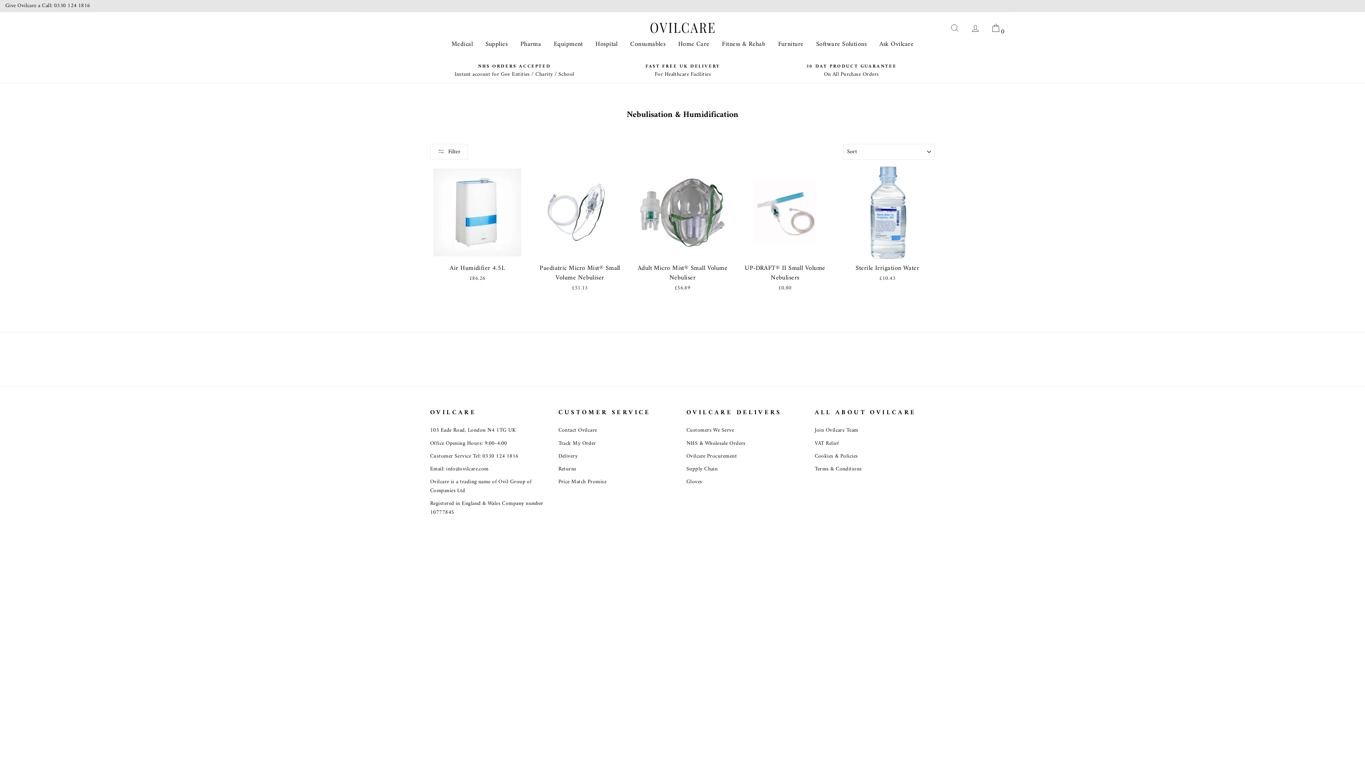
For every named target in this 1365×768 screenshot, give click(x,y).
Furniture (791, 44)
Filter (454, 152)
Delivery (568, 456)
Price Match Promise (582, 482)
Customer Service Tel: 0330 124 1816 (474, 456)
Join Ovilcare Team (836, 430)
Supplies (497, 44)
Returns (567, 469)
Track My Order (577, 443)
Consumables (647, 44)
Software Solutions (841, 44)
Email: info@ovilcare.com (459, 469)
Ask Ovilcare (896, 44)
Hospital (606, 44)
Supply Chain (702, 469)
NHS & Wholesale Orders (716, 443)
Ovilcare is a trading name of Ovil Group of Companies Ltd (481, 486)
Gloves (694, 482)
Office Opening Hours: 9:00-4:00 (468, 443)
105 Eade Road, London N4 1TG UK (473, 430)
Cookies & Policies (836, 456)
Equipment (568, 44)
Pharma (530, 44)
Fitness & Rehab (743, 44)
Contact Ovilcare (577, 430)
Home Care (694, 44)
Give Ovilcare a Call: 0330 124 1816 (47, 6)
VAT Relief (827, 443)
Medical (462, 44)
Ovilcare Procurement (711, 456)
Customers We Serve (710, 430)
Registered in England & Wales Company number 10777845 (487, 508)
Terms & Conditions (838, 469)
